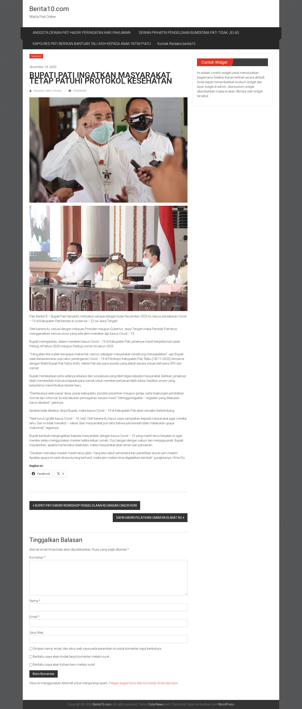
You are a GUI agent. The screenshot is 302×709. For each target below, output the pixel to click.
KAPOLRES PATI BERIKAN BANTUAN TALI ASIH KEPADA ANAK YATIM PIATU (92, 44)
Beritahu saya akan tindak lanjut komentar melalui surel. (71, 656)
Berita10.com (49, 9)
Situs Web (36, 632)
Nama (34, 601)
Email (34, 617)
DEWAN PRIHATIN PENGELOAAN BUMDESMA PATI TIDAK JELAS (189, 33)
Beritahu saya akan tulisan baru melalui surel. (64, 664)
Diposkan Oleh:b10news (47, 90)
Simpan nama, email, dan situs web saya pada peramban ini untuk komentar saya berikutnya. (97, 648)
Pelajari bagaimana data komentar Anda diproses (143, 683)
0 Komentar (79, 90)
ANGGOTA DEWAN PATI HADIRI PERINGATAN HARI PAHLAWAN (82, 33)
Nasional (36, 56)
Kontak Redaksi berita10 (176, 44)
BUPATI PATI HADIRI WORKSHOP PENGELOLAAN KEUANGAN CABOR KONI (86, 505)
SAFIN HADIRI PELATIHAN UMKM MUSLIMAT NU (149, 517)
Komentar (37, 557)
